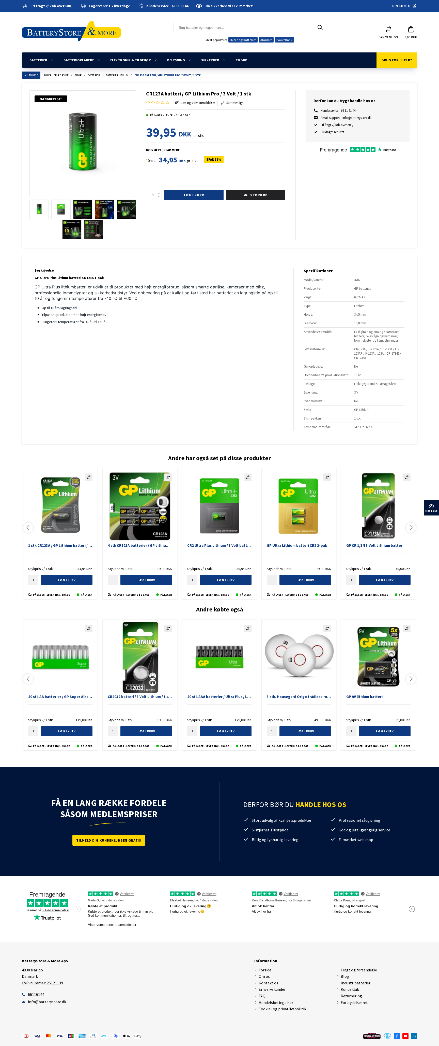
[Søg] (320, 27)
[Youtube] (405, 1036)
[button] (410, 32)
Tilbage (33, 75)
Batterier (38, 60)
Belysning (176, 60)
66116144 (36, 994)
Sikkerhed (210, 60)
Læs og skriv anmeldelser (198, 103)
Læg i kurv (194, 195)
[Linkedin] (414, 1036)
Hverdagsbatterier (243, 40)
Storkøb (251, 193)
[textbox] (154, 195)
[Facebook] (397, 1036)
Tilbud (241, 60)
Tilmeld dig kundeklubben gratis (108, 840)
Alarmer (266, 40)
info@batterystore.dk (47, 1001)
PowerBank (284, 40)
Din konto (401, 6)
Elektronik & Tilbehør (130, 60)
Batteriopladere (79, 60)
